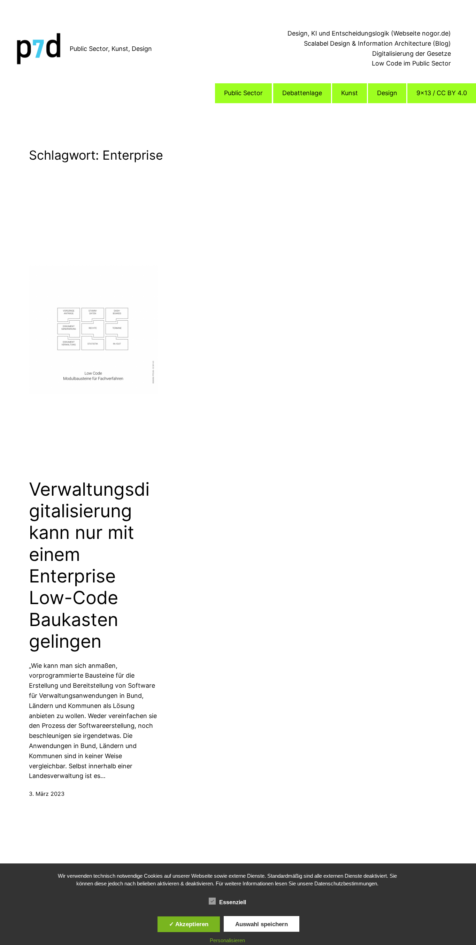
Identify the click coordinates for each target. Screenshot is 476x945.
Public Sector (243, 93)
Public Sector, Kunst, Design (111, 48)
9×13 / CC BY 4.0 (441, 93)
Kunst (349, 93)
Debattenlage (302, 93)
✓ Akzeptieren (188, 924)
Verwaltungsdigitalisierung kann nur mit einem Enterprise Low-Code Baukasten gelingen (89, 566)
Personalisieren (227, 940)
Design (387, 93)
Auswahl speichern (261, 924)
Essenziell (232, 902)
